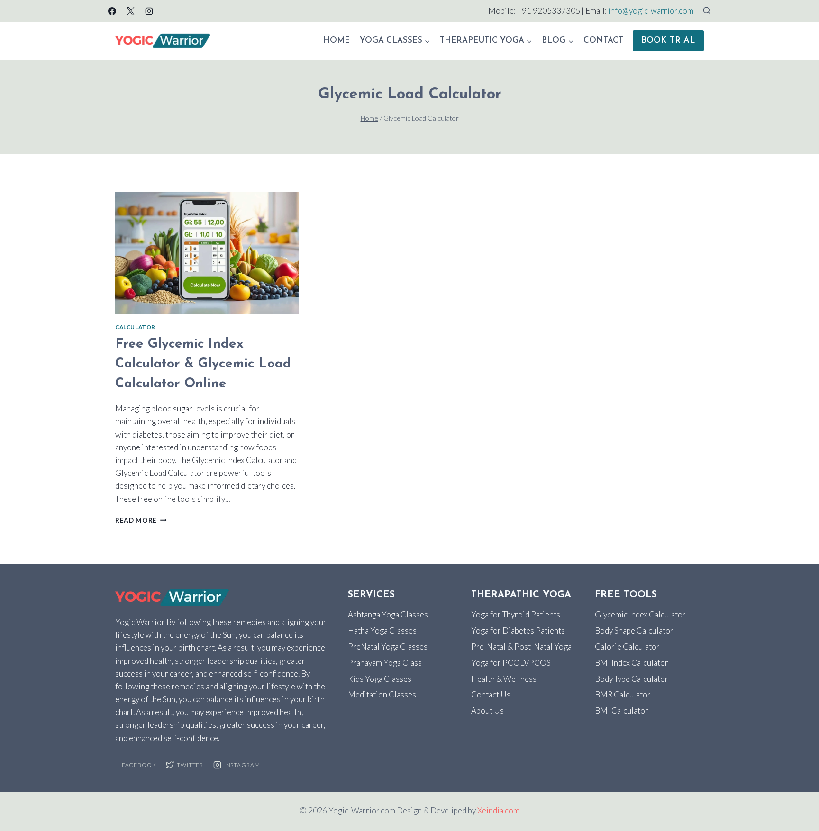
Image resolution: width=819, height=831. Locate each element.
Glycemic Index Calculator (640, 614)
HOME (336, 40)
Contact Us (490, 694)
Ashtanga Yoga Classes (388, 614)
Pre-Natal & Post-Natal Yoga (521, 647)
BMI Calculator (621, 710)
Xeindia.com (498, 810)
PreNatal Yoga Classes (388, 647)
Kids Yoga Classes (379, 679)
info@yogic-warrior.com (650, 11)
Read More (141, 520)
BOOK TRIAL (668, 40)
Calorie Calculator (627, 647)
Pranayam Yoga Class (385, 663)
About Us (487, 710)
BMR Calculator (623, 694)
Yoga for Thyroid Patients (515, 614)
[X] (130, 11)
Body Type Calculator (631, 679)
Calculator (135, 327)
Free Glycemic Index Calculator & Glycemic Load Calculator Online (203, 364)
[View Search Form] (706, 10)
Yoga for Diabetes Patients (518, 630)
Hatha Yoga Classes (382, 630)
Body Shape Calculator (634, 630)
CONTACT (603, 40)
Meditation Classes (382, 694)
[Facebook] (112, 11)
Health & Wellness (504, 679)
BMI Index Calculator (631, 663)
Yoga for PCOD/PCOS (511, 663)
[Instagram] (149, 11)
